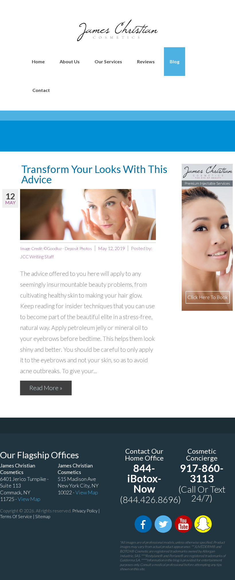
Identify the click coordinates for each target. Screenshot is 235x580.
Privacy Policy (84, 510)
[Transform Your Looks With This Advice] (88, 214)
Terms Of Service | (17, 516)
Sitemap (42, 516)
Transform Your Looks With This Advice (94, 174)
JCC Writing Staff (37, 256)
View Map (29, 499)
